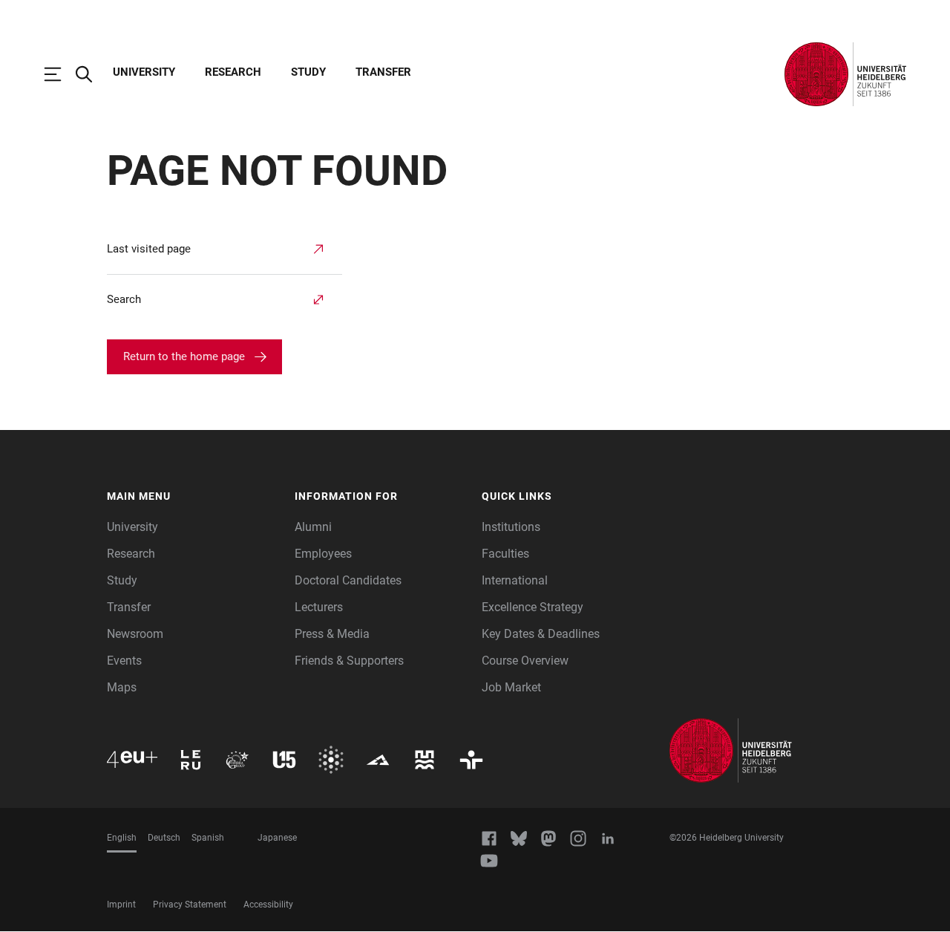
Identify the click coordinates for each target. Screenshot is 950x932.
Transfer (383, 72)
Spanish (207, 837)
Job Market (511, 687)
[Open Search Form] (91, 74)
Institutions (511, 527)
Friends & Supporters (349, 661)
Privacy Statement (189, 904)
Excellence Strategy (532, 607)
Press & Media (332, 634)
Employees (323, 554)
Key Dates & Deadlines (541, 634)
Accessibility (268, 904)
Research (233, 72)
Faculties (505, 554)
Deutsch (164, 837)
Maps (122, 687)
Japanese (277, 837)
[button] (193, 496)
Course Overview (525, 661)
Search (124, 299)
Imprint (121, 904)
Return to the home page (184, 356)
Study (308, 72)
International (515, 580)
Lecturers (319, 607)
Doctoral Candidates (348, 580)
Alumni (313, 527)
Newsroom (135, 634)
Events (124, 661)
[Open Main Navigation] (60, 74)
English (122, 837)
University (144, 72)
